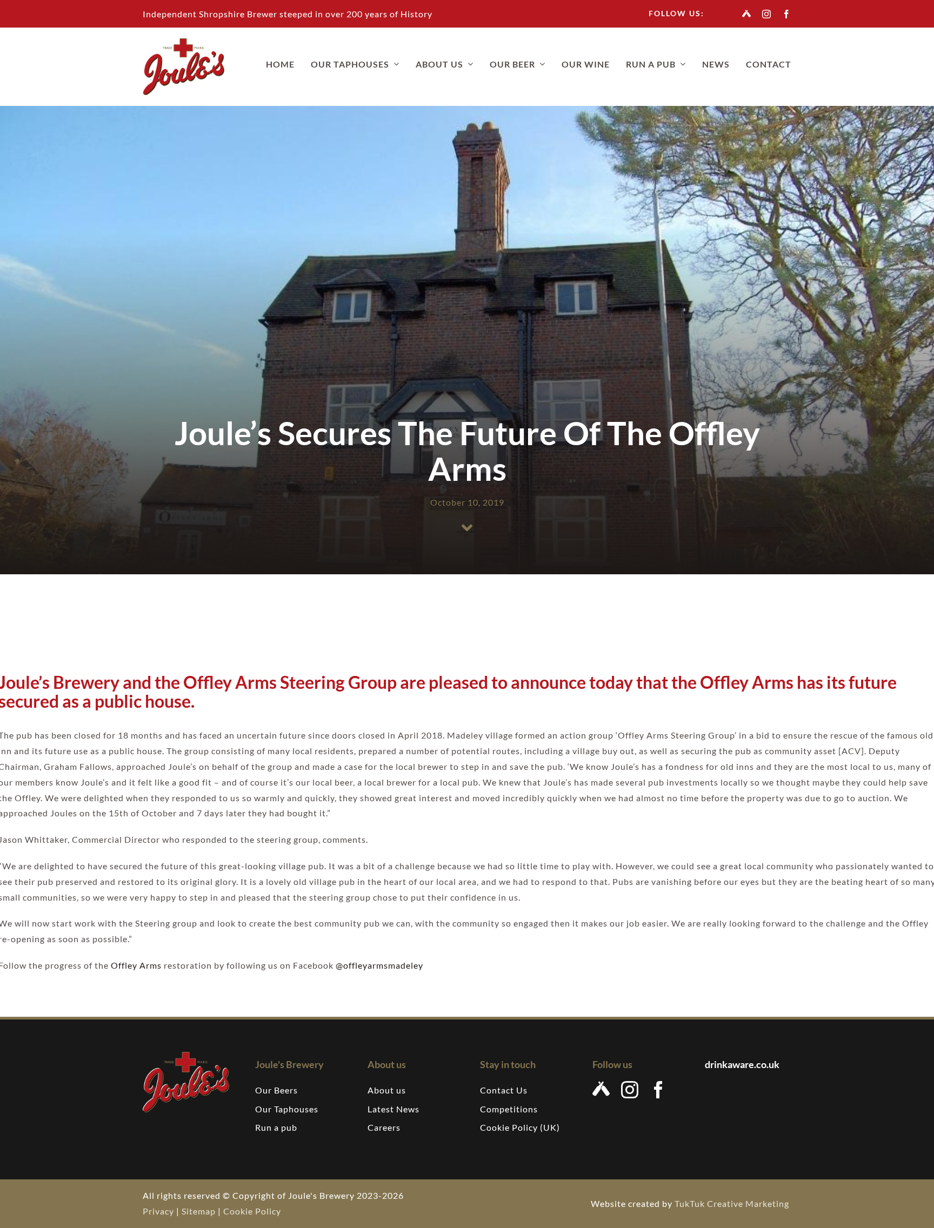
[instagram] (766, 14)
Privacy (158, 1211)
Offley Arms (136, 965)
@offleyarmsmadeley (379, 965)
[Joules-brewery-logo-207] (183, 42)
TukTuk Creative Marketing (733, 1203)
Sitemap (199, 1211)
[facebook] (786, 14)
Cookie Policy (252, 1211)
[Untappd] (746, 13)
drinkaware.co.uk (743, 1064)
